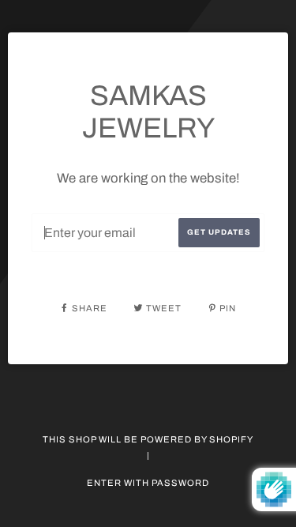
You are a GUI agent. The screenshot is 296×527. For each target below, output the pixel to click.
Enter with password (148, 482)
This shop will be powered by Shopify (148, 439)
